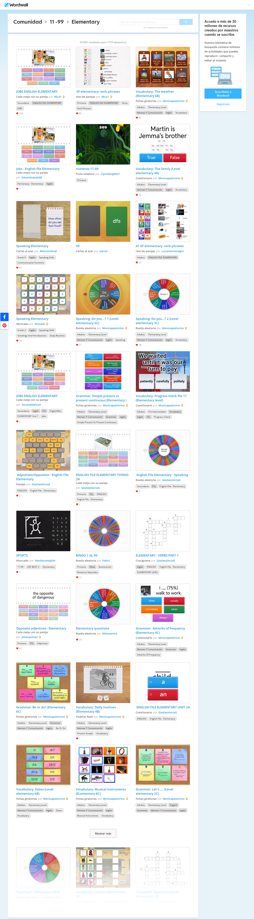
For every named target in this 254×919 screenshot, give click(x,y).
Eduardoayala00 (32, 177)
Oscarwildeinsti (31, 404)
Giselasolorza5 (41, 484)
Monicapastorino (174, 101)
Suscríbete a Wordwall (223, 93)
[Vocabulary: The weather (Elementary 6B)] (163, 67)
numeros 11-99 (87, 169)
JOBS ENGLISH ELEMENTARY (37, 91)
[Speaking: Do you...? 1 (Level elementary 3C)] (103, 294)
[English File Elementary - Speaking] (163, 450)
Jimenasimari (30, 637)
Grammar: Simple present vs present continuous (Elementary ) (101, 398)
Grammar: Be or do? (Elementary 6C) (41, 709)
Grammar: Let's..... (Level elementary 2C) (155, 791)
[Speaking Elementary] (43, 221)
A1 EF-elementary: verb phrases (160, 246)
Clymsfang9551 (110, 174)
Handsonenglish (45, 560)
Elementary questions (92, 628)
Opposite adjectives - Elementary (41, 628)
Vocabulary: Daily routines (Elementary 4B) (96, 709)
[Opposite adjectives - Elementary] (43, 604)
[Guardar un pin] (4, 325)
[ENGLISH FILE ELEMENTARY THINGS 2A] (103, 450)
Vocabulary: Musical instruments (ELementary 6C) (101, 791)
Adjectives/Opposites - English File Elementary (42, 477)
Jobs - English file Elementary (38, 169)
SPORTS (22, 555)
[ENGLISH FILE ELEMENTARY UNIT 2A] (163, 682)
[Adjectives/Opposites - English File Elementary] (43, 450)
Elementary (86, 21)
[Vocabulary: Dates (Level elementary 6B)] (43, 764)
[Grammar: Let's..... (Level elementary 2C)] (163, 764)
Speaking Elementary (32, 246)
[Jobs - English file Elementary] (43, 144)
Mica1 (58, 96)
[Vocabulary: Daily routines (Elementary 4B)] (103, 682)
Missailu (40, 324)
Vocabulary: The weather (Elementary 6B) (155, 93)
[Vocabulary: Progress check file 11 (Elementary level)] (163, 371)
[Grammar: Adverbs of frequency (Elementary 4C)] (163, 604)
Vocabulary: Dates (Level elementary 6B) (35, 791)
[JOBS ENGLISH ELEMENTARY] (43, 67)
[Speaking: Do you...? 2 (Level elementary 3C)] (163, 294)
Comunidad (27, 21)
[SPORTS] (43, 531)
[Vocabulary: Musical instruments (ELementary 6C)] (103, 764)
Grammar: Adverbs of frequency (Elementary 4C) (161, 630)
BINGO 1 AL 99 (86, 555)
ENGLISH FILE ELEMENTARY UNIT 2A (163, 707)
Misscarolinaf (48, 251)
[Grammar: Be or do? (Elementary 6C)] (43, 682)
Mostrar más (103, 833)
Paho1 (106, 560)
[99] (103, 221)
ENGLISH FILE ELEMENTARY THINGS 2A (102, 477)
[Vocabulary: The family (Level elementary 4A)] (163, 144)
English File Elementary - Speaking (162, 475)
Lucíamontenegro (172, 251)
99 (78, 246)
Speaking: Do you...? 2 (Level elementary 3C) (157, 321)
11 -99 (57, 21)
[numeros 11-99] (103, 144)
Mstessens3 (109, 633)
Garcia (103, 251)
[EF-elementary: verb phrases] (103, 67)
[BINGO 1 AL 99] (103, 531)
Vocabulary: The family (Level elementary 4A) (158, 171)
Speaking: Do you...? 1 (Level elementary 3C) (97, 321)
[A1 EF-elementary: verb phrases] (163, 221)
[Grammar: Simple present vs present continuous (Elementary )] (103, 371)
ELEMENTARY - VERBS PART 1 (157, 555)
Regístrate (223, 104)
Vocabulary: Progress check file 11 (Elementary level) (162, 398)
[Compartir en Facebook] (4, 317)
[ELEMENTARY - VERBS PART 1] (163, 531)
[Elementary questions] (103, 604)
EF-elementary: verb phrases (98, 91)
